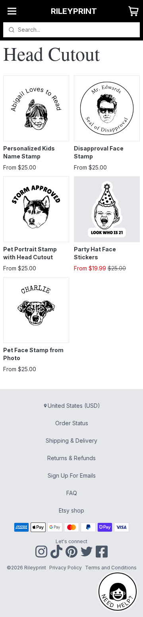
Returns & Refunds (71, 458)
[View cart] (133, 11)
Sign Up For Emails (72, 475)
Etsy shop (71, 510)
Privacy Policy (65, 568)
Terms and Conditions (111, 568)
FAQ (71, 493)
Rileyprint (74, 11)
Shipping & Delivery (71, 440)
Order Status (71, 423)
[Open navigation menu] (12, 11)
